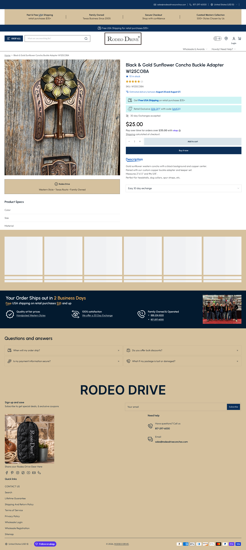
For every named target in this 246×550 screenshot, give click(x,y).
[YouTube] (28, 472)
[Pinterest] (12, 472)
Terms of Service (14, 510)
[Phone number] (39, 472)
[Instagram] (17, 472)
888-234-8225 (157, 315)
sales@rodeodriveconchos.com (171, 441)
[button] (224, 4)
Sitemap (9, 534)
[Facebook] (7, 472)
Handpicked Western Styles (31, 315)
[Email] (34, 472)
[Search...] (86, 38)
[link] (196, 49)
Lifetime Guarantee (15, 498)
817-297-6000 (157, 319)
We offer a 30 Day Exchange (97, 315)
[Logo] (123, 39)
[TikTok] (23, 472)
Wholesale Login (13, 522)
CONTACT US (12, 486)
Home (7, 55)
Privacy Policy (12, 516)
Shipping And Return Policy (19, 504)
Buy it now (183, 150)
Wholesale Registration (17, 528)
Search (8, 492)
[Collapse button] (63, 350)
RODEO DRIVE (121, 544)
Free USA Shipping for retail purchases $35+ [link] (125, 28)
